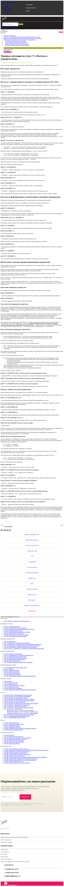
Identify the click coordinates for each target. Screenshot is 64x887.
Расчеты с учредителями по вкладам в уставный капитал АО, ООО (22, 37)
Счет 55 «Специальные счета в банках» (14, 685)
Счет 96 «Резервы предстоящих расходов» (15, 739)
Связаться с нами (12, 885)
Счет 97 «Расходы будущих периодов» (14, 740)
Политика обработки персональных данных (15, 861)
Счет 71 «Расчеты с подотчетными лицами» (15, 706)
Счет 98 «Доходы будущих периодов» (14, 742)
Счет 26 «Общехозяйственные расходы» (14, 659)
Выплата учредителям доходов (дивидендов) (17, 45)
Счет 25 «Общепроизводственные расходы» (15, 658)
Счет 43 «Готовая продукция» (12, 671)
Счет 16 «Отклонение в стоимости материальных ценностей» (20, 647)
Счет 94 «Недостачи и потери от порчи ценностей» (17, 738)
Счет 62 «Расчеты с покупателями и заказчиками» (17, 696)
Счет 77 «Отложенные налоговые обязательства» (17, 716)
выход (6, 12)
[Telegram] (5, 879)
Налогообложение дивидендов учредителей (17, 44)
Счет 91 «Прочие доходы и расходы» (13, 736)
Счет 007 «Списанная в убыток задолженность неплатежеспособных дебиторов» (25, 757)
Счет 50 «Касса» (8, 681)
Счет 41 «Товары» (8, 669)
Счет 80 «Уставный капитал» (11, 722)
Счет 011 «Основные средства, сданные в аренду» (17, 762)
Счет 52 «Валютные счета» (11, 684)
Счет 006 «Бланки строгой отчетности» (14, 755)
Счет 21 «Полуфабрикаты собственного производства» (18, 655)
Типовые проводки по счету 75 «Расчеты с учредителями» (22, 713)
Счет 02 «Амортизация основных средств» (15, 627)
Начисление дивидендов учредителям (15, 41)
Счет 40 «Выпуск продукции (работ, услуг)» (15, 667)
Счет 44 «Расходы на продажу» (12, 673)
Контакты (4, 854)
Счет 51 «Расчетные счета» (11, 682)
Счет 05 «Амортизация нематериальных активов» (17, 632)
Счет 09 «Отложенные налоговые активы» (15, 636)
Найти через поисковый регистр (9, 27)
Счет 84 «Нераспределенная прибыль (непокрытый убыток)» (20, 728)
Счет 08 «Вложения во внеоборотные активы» (16, 634)
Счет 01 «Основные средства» (12, 626)
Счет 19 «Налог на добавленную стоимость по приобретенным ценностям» (24, 648)
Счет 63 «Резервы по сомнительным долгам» (16, 697)
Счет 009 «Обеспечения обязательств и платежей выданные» (20, 760)
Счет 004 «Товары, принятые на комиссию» (15, 753)
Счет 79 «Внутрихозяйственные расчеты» (15, 717)
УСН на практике (6, 840)
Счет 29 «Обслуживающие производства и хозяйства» (18, 662)
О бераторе (4, 849)
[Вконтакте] (6, 879)
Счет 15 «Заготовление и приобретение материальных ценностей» (21, 645)
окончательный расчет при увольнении (32, 27)
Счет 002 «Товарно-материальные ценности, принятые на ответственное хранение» (26, 750)
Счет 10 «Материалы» (10, 641)
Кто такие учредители (9, 35)
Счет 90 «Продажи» (9, 735)
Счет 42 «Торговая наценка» (11, 670)
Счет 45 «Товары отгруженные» (12, 674)
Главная (7, 6)
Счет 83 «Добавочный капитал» (12, 727)
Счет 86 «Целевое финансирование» (13, 729)
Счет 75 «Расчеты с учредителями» (13, 709)
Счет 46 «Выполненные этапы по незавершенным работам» (20, 676)
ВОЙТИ (28, 11)
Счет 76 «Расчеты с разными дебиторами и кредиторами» (19, 714)
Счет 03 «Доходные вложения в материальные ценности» (19, 629)
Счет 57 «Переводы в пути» (11, 687)
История (7, 10)
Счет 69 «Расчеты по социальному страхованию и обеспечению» (21, 703)
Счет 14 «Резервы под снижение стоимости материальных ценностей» (23, 644)
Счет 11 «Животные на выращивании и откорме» (17, 643)
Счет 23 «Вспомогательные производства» (15, 656)
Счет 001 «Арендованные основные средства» (16, 748)
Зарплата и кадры (6, 842)
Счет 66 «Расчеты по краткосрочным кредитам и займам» (19, 699)
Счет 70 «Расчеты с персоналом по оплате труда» (17, 704)
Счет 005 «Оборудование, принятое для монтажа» (17, 754)
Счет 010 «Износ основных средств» (13, 761)
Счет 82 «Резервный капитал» (12, 725)
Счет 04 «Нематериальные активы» (13, 630)
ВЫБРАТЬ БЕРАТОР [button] (31, 7)
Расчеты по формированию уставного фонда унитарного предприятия (22, 38)
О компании (5, 852)
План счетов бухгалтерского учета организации (16, 621)
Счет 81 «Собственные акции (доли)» (14, 724)
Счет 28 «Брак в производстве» (12, 661)
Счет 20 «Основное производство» (13, 653)
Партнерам (4, 856)
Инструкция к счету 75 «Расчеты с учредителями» (20, 710)
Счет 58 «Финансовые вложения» (13, 688)
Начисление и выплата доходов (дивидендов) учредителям (19, 39)
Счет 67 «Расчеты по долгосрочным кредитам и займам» (19, 700)
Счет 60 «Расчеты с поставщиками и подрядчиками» (18, 695)
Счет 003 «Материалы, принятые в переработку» (17, 751)
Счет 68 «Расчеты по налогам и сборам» (14, 702)
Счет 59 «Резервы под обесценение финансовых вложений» (20, 689)
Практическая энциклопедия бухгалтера (14, 837)
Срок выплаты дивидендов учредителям (16, 42)
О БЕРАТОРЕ (29, 4)
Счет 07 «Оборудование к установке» (14, 633)
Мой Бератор (8, 8)
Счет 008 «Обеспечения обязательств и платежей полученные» (20, 758)
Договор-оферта (6, 859)
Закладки (7, 9)
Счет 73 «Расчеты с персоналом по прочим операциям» (18, 707)
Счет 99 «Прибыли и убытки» (12, 743)
